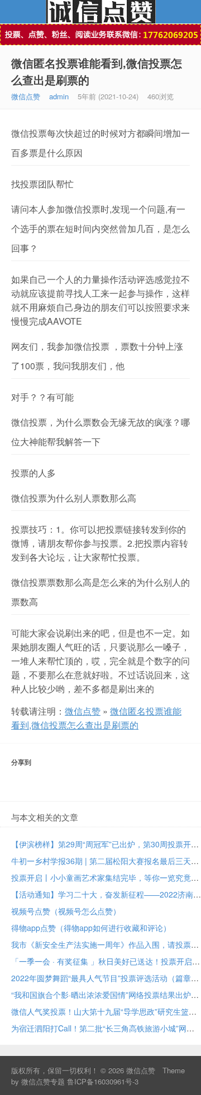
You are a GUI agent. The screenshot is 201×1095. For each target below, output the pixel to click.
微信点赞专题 (43, 1081)
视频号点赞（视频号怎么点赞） (66, 910)
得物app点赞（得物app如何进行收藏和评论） (91, 927)
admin (59, 96)
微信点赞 (100, 11)
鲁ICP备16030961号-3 (102, 1081)
